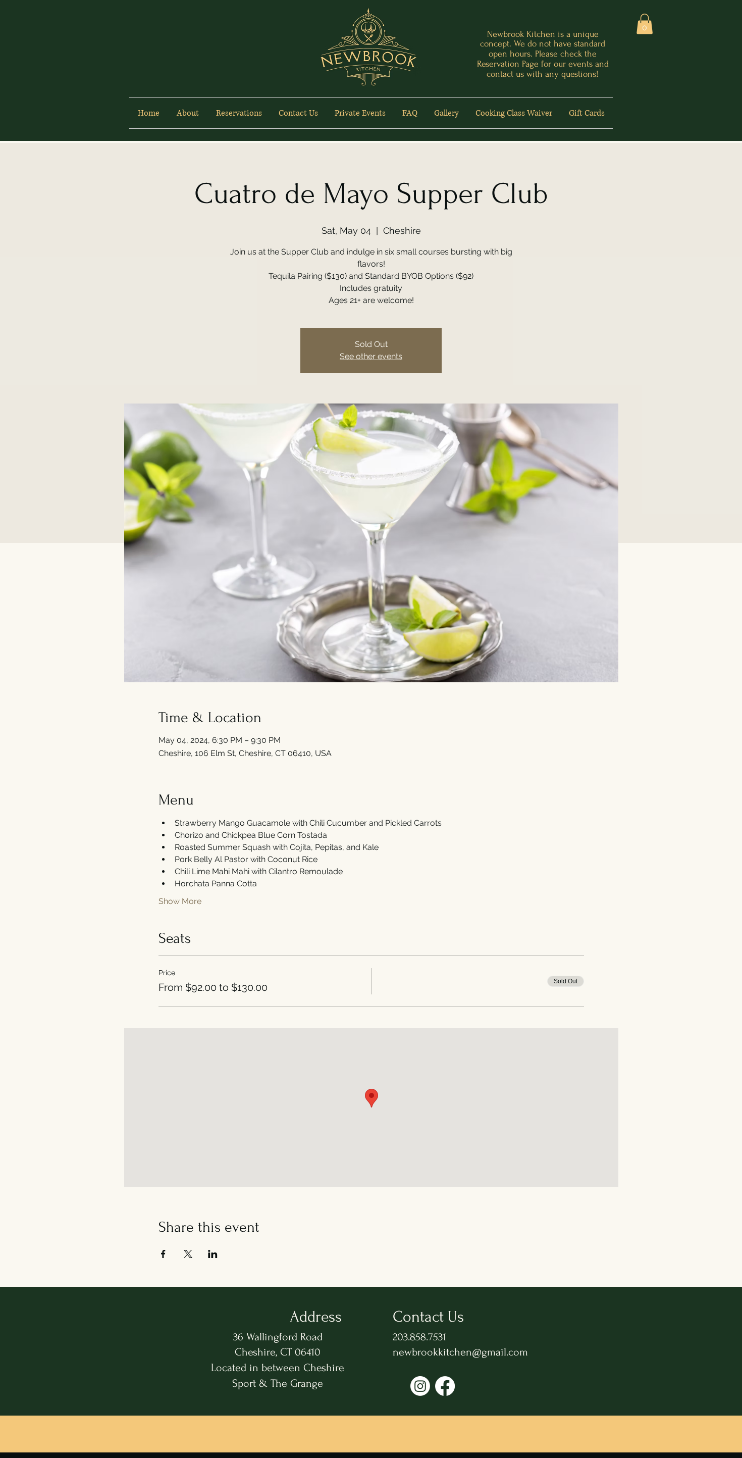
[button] (644, 24)
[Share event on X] (188, 1254)
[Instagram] (420, 1386)
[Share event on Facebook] (163, 1254)
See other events (371, 356)
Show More (179, 901)
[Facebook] (445, 1386)
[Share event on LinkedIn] (213, 1254)
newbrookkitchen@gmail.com (460, 1352)
